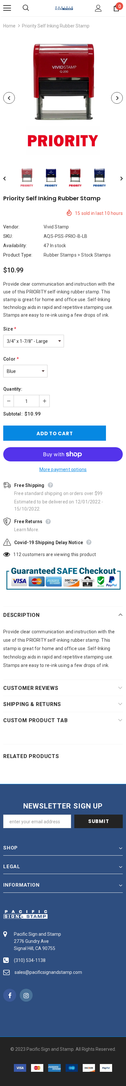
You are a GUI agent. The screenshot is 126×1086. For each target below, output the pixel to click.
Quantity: (12, 389)
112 (17, 554)
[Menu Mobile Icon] (7, 8)
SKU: (8, 236)
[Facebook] (9, 995)
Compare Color (102, 148)
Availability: (15, 245)
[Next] (117, 98)
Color (11, 359)
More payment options (63, 469)
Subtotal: (13, 413)
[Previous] (9, 98)
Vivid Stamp (56, 226)
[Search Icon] (32, 8)
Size (9, 329)
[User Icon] (98, 8)
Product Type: (18, 255)
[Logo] (64, 7)
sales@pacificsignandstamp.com (48, 972)
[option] (63, 98)
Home (9, 25)
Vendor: (11, 226)
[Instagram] (26, 995)
